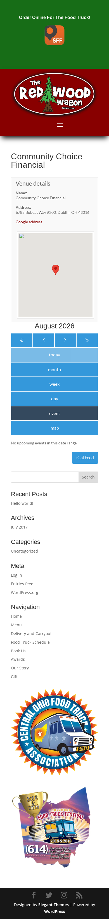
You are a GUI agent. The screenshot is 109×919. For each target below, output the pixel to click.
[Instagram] (65, 895)
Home (16, 616)
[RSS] (80, 895)
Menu (16, 624)
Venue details (33, 183)
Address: (23, 207)
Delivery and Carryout (31, 633)
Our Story (20, 668)
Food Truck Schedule (30, 642)
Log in (16, 575)
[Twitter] (50, 895)
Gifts (15, 676)
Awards (18, 659)
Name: (21, 193)
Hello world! (22, 503)
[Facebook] (34, 895)
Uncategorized (24, 551)
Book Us (18, 650)
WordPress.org (24, 592)
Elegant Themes (53, 904)
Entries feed (22, 583)
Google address (29, 222)
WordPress (54, 911)
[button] (55, 269)
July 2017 (19, 527)
